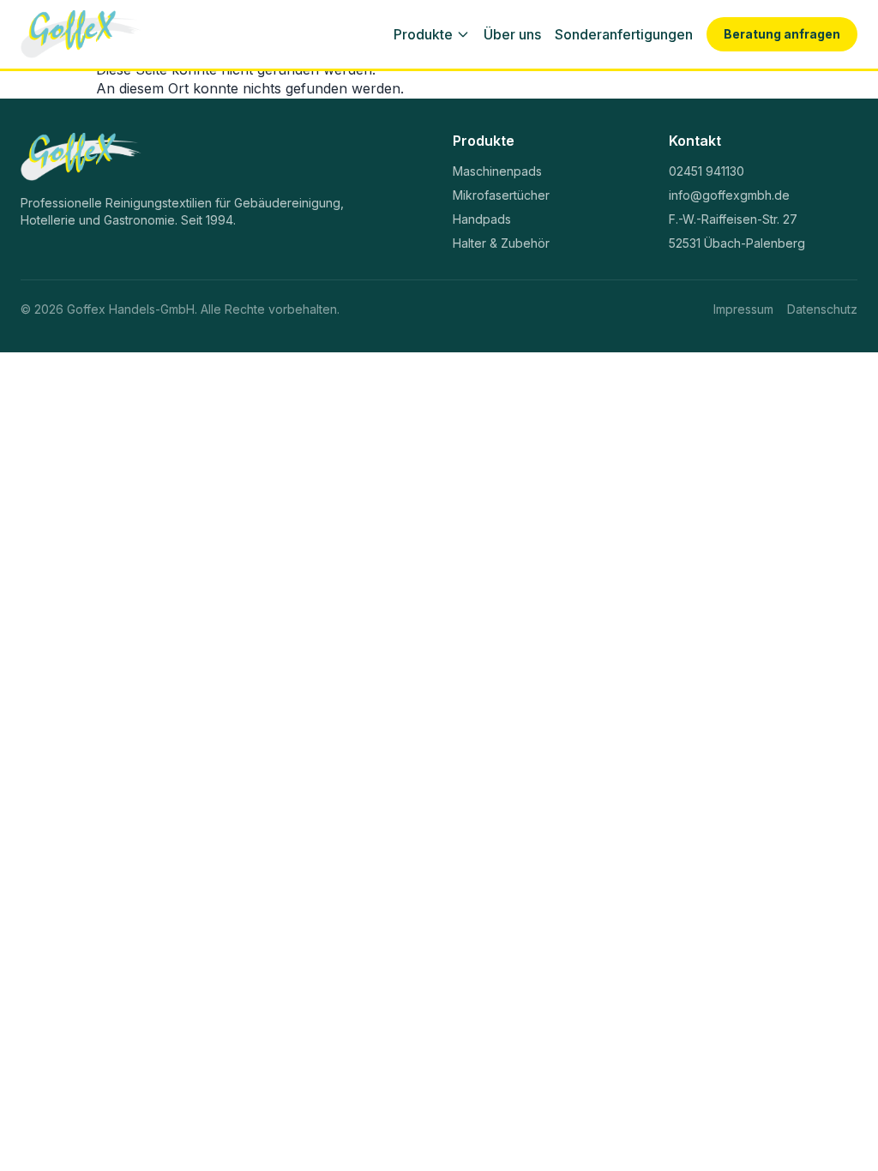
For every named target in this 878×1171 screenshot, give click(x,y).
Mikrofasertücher (501, 195)
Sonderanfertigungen (624, 34)
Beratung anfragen (782, 34)
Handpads (482, 219)
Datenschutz (822, 309)
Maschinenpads (497, 171)
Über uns (512, 34)
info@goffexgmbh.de (729, 195)
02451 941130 (706, 171)
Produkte (423, 34)
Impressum (743, 309)
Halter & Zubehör (501, 243)
